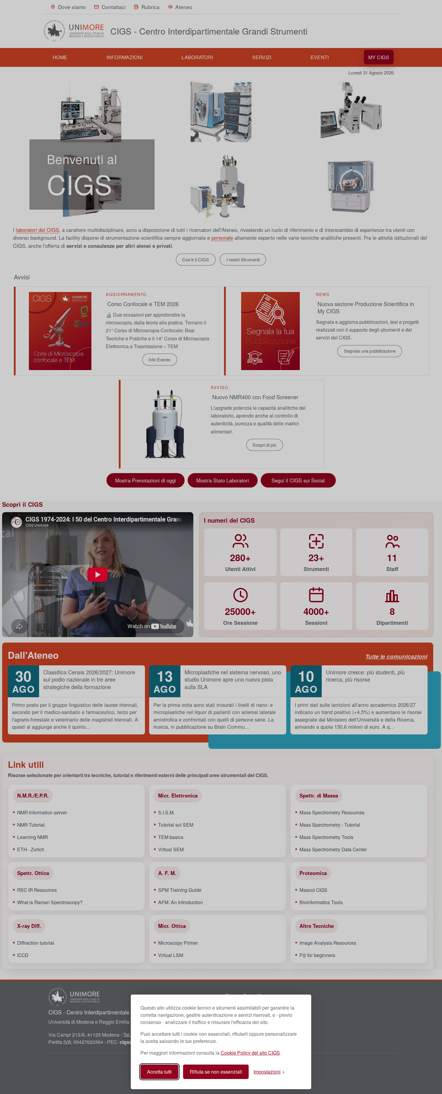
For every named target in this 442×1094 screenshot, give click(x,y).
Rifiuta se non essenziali (216, 1071)
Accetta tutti (159, 1071)
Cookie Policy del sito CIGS (250, 1052)
